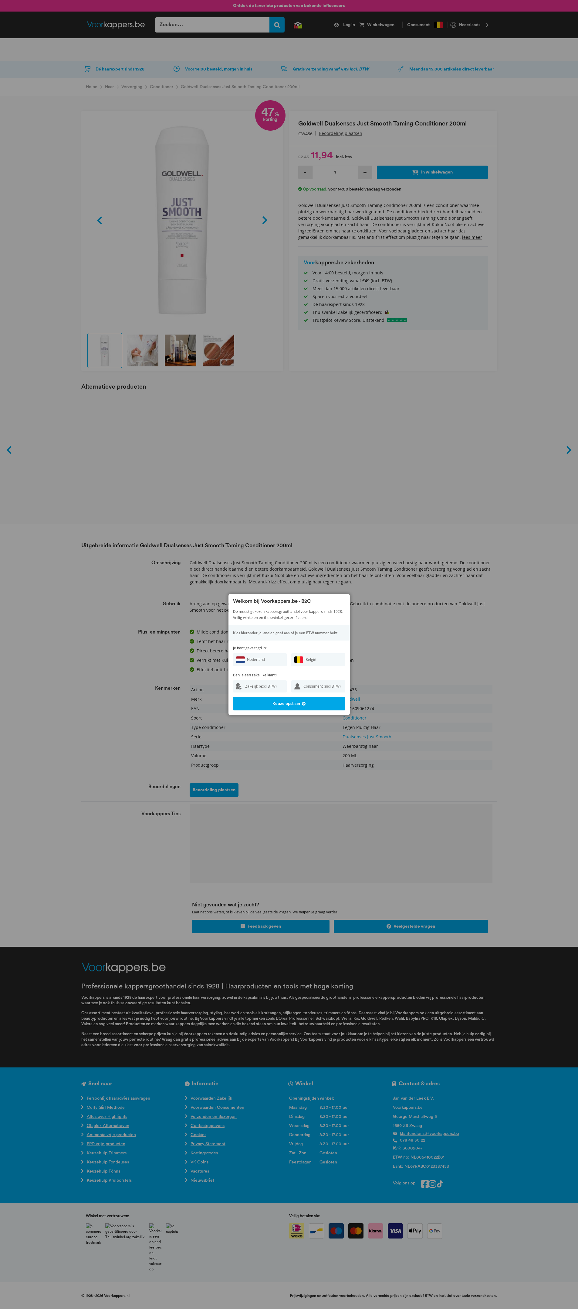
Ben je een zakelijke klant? (255, 675)
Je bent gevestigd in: (250, 648)
